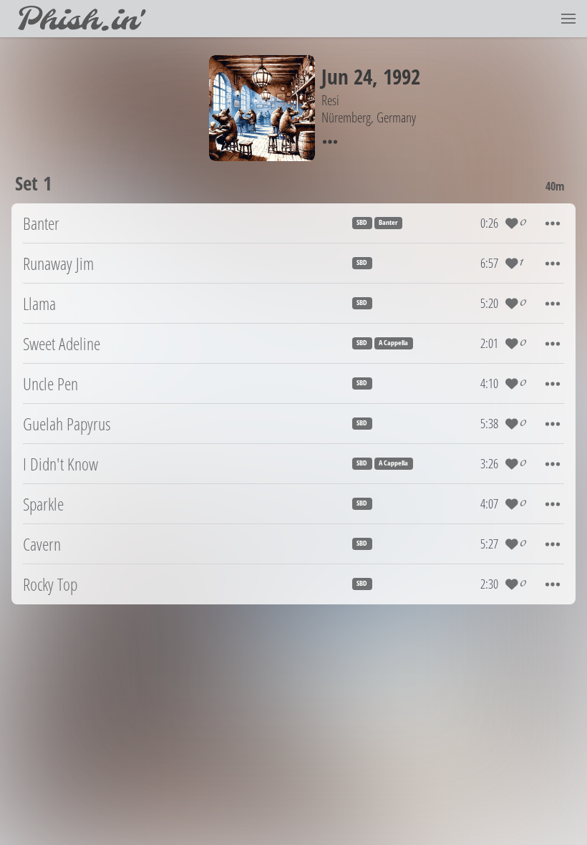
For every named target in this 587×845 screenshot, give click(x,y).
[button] (568, 18)
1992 (401, 76)
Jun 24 (346, 76)
